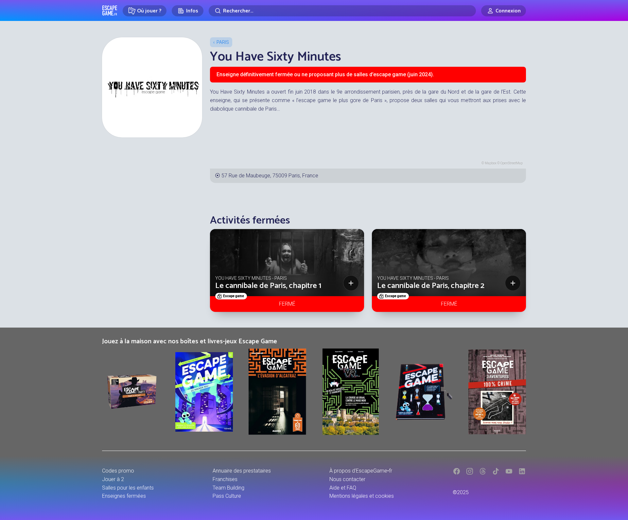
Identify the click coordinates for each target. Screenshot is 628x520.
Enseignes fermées (124, 496)
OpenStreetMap (511, 163)
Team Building (228, 488)
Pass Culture (227, 496)
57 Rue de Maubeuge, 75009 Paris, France (269, 175)
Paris (223, 42)
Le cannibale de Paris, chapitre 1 (268, 285)
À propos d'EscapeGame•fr (360, 471)
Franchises (225, 479)
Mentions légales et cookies (361, 496)
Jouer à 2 (113, 479)
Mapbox (491, 163)
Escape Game (109, 10)
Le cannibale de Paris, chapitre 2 (430, 285)
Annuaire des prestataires (242, 471)
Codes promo (118, 471)
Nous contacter (347, 479)
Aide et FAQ (342, 488)
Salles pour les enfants (128, 488)
